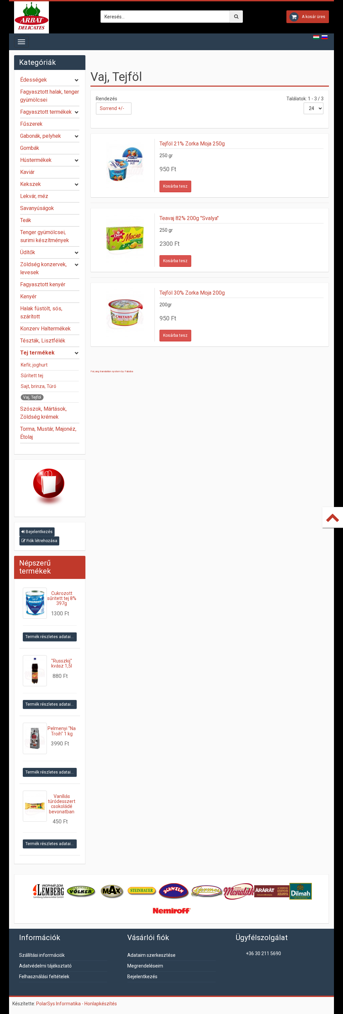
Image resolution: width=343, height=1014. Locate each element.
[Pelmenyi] (35, 738)
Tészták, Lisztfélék (42, 340)
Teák (25, 220)
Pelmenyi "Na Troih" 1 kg (62, 731)
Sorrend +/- (112, 108)
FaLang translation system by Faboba (111, 371)
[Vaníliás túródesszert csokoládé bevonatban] (35, 806)
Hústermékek (36, 160)
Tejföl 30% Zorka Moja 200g (192, 293)
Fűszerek (31, 124)
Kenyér (28, 296)
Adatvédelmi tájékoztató (45, 966)
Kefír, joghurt (34, 365)
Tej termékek (37, 352)
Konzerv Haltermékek (45, 328)
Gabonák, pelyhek (40, 136)
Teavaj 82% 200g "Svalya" (189, 218)
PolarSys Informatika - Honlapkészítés (76, 1003)
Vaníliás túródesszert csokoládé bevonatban (61, 804)
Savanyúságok (37, 208)
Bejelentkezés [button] (39, 531)
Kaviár (27, 172)
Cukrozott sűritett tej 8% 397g (61, 598)
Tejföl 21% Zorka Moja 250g (192, 143)
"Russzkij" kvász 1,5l (61, 663)
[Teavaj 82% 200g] (125, 240)
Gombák (29, 148)
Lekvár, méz (34, 196)
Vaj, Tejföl (32, 397)
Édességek (33, 80)
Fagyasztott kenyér (42, 284)
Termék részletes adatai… (49, 636)
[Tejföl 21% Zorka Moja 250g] (125, 165)
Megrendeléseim (145, 966)
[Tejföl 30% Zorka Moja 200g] (125, 314)
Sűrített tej (32, 375)
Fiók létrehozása (41, 540)
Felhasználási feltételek (44, 976)
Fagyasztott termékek (46, 112)
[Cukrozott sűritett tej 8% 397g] (35, 603)
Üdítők (27, 252)
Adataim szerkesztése (151, 955)
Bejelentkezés (142, 976)
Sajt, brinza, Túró (38, 386)
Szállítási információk (42, 955)
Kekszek (30, 184)
